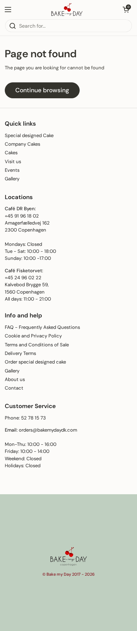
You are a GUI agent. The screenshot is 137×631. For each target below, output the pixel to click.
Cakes (11, 152)
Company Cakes (22, 144)
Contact (14, 388)
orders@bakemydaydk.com (48, 430)
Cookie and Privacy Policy (33, 336)
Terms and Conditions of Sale (37, 345)
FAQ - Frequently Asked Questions (42, 327)
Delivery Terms (20, 353)
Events (12, 170)
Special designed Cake (29, 135)
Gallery (12, 179)
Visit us (13, 161)
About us (15, 379)
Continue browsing (42, 90)
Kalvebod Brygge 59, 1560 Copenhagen (27, 288)
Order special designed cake (35, 362)
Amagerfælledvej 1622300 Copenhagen (27, 226)
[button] (125, 9)
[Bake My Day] (66, 9)
